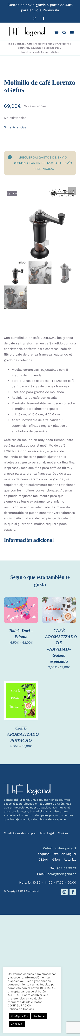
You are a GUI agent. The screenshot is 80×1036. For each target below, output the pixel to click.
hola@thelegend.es (61, 874)
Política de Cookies (21, 1009)
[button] (72, 191)
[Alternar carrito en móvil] (56, 33)
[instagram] (64, 892)
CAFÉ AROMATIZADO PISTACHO (23, 734)
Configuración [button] (19, 1016)
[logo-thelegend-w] (27, 785)
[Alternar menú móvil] (72, 33)
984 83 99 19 (66, 868)
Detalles (14, 616)
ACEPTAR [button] (17, 1024)
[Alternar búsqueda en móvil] (64, 33)
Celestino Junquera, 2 (59, 848)
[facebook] (73, 892)
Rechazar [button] (39, 1016)
